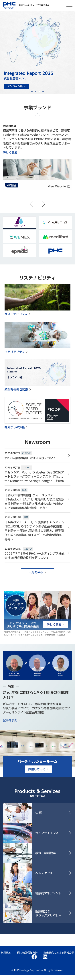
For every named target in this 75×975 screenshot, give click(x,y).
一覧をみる (36, 572)
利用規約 (6, 953)
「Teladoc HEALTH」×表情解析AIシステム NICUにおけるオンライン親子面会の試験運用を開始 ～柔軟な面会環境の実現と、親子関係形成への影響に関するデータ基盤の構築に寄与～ (34, 531)
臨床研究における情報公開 (59, 953)
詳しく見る (10, 152)
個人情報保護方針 (27, 953)
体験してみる (37, 769)
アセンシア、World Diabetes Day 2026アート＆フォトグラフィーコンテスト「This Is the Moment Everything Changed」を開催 (34, 476)
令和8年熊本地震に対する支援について (30, 458)
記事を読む (10, 720)
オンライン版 (15, 86)
